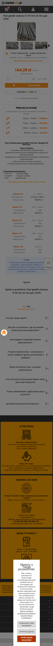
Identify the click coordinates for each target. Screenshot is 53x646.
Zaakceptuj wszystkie (26, 638)
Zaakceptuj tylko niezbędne (26, 624)
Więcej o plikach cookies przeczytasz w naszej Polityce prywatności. (26, 614)
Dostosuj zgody (26, 631)
